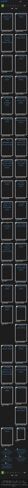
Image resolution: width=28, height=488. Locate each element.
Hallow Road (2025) (19, 93)
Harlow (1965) (4, 280)
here (14, 486)
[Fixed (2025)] (21, 313)
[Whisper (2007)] (7, 314)
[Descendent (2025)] (7, 189)
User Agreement (19, 484)
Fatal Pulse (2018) (19, 363)
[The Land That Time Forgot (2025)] (21, 168)
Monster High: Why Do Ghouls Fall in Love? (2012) (7, 177)
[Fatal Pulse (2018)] (21, 353)
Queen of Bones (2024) (20, 52)
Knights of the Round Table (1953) (21, 282)
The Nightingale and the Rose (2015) (7, 156)
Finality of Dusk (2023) (20, 342)
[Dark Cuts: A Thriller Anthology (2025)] (7, 105)
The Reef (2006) (4, 302)
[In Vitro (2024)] (7, 63)
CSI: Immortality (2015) (6, 240)
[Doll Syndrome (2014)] (7, 436)
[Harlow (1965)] (7, 272)
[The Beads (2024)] (7, 84)
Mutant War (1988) (5, 404)
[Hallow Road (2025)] (21, 84)
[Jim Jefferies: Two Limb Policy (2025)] (21, 374)
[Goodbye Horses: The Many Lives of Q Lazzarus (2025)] (7, 374)
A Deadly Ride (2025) (5, 135)
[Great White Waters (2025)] (7, 353)
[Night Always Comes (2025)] (21, 231)
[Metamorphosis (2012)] (21, 126)
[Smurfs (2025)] (21, 395)
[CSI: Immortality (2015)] (7, 231)
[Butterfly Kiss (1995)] (21, 293)
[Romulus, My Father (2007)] (21, 415)
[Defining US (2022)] (21, 251)
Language (24, 482)
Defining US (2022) (19, 261)
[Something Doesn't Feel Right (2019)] (21, 147)
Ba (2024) (17, 440)
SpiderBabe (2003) (19, 31)
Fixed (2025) (17, 321)
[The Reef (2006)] (7, 293)
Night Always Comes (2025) (21, 240)
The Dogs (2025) (18, 219)
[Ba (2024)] (21, 434)
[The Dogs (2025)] (21, 210)
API (20, 481)
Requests (15, 482)
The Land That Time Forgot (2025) (21, 177)
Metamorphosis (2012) (19, 135)
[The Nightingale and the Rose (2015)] (7, 147)
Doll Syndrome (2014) (5, 445)
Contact (3, 482)
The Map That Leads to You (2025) (7, 31)
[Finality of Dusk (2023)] (21, 332)
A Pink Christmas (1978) (20, 198)
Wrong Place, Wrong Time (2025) (21, 114)
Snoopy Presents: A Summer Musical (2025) (7, 261)
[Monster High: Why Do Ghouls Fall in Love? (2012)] (7, 168)
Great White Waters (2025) (6, 363)
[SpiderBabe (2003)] (21, 22)
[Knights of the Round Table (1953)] (21, 272)
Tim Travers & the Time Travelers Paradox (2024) (7, 52)
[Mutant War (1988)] (7, 395)
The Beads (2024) (5, 93)
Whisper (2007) (4, 323)
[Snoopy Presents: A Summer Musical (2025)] (7, 251)
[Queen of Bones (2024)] (21, 42)
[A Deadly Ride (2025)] (7, 126)
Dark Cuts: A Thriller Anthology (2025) (7, 114)
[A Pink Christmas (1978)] (21, 189)
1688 (12, 8)
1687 (25, 5)
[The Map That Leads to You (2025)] (7, 22)
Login (20, 482)
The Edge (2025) (18, 73)
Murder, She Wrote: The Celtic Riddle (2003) (7, 219)
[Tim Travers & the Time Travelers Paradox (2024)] (7, 42)
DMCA (17, 481)
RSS (23, 481)
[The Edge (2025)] (21, 63)
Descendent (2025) (5, 198)
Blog (13, 481)
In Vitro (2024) (4, 72)
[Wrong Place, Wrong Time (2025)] (21, 105)
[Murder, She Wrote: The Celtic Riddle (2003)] (7, 210)
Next (16, 8)
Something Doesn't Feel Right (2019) (21, 156)
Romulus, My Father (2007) (20, 424)
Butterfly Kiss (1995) (19, 302)
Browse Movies (9, 482)
